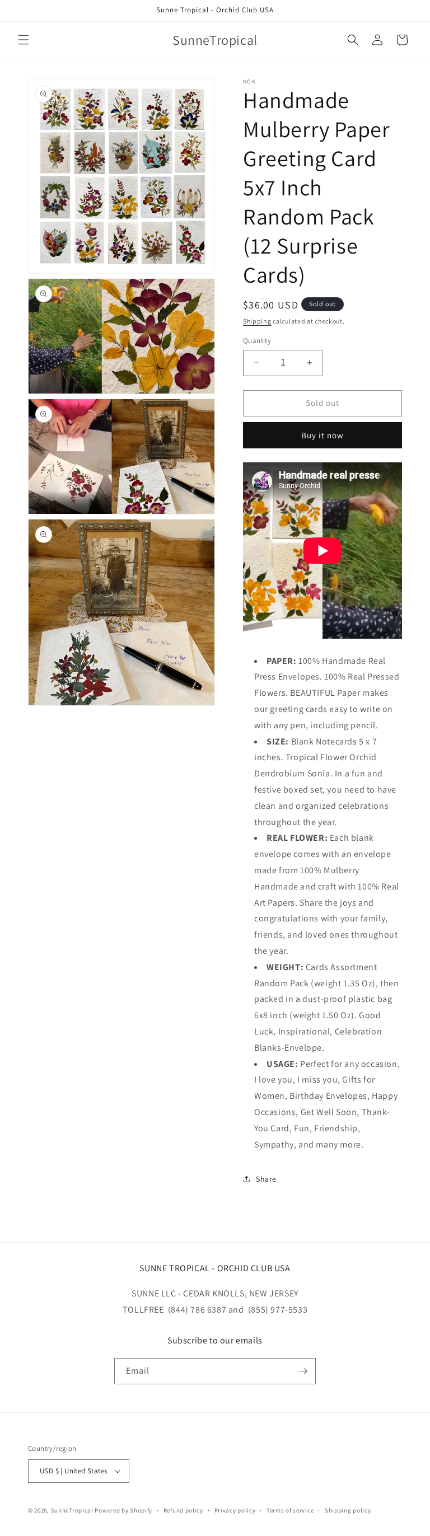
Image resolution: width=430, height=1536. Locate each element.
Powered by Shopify (123, 1510)
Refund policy (183, 1510)
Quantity (257, 340)
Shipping (257, 321)
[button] (23, 39)
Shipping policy (348, 1510)
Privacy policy (235, 1510)
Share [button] (266, 1179)
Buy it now (322, 435)
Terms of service (290, 1510)
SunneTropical (72, 1510)
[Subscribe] (303, 1371)
